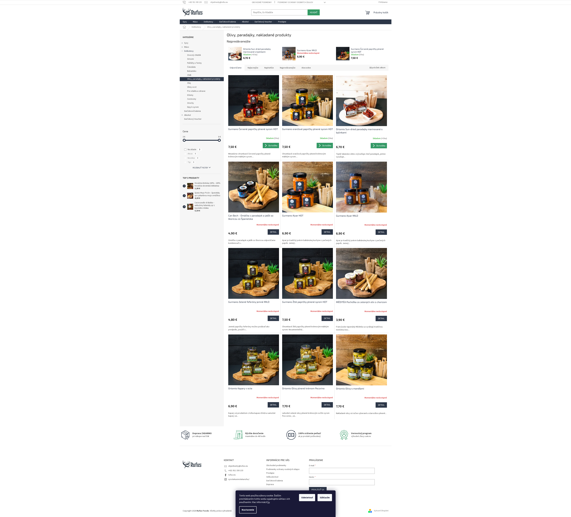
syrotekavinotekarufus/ (238, 479)
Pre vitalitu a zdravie (196, 91)
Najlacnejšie (253, 67)
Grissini (190, 59)
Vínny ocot (191, 87)
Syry (186, 43)
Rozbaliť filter (200, 167)
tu (268, 502)
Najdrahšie (269, 67)
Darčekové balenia (192, 111)
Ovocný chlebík (194, 55)
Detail (273, 232)
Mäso (186, 47)
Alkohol (187, 115)
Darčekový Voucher (193, 119)
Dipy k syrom (193, 107)
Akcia (192, 153)
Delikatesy (189, 51)
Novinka (193, 158)
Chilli (189, 75)
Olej (189, 83)
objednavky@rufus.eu (238, 466)
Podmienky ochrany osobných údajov (295, 2)
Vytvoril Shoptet (381, 510)
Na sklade (194, 149)
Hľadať (313, 12)
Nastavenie (248, 509)
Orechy (190, 103)
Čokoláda (191, 67)
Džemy (190, 95)
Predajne (270, 473)
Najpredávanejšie (287, 67)
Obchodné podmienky (262, 2)
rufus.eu (232, 474)
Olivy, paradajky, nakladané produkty (203, 79)
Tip (191, 162)
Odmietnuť (307, 497)
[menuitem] (185, 21)
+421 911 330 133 (235, 470)
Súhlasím (325, 497)
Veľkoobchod (272, 476)
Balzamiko (191, 71)
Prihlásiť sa (317, 489)
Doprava (270, 484)
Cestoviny (191, 99)
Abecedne (306, 67)
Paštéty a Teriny (194, 63)
